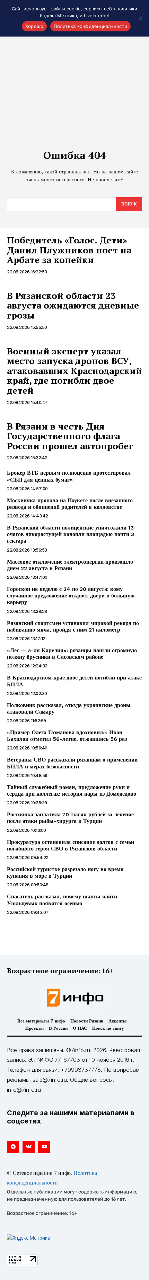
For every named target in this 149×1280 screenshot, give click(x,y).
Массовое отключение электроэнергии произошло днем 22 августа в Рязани (70, 565)
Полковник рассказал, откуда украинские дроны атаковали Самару (69, 708)
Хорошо (34, 26)
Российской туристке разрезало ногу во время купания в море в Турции (65, 872)
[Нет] (140, 18)
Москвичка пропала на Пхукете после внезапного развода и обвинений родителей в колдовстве (70, 503)
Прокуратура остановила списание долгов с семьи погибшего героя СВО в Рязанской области (70, 845)
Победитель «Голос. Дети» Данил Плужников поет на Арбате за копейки (69, 249)
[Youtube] (44, 1147)
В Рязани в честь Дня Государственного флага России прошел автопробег (70, 436)
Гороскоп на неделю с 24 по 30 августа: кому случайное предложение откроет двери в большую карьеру (70, 595)
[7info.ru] (74, 997)
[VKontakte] (29, 1147)
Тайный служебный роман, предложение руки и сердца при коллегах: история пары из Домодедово (71, 790)
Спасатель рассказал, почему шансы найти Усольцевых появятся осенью (62, 899)
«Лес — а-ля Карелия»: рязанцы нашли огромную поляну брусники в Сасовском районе (72, 653)
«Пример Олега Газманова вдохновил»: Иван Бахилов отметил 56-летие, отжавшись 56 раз (67, 735)
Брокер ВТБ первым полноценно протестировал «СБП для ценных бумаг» (69, 476)
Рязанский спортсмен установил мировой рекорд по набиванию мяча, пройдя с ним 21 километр (73, 626)
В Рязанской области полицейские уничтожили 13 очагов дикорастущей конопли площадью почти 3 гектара (70, 534)
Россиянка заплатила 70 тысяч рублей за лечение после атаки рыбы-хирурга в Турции (70, 817)
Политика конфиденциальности (90, 26)
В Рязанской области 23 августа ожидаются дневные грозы (73, 305)
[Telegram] (13, 1147)
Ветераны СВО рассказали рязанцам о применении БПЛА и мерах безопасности (72, 762)
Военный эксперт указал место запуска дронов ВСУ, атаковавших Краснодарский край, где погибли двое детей (74, 370)
